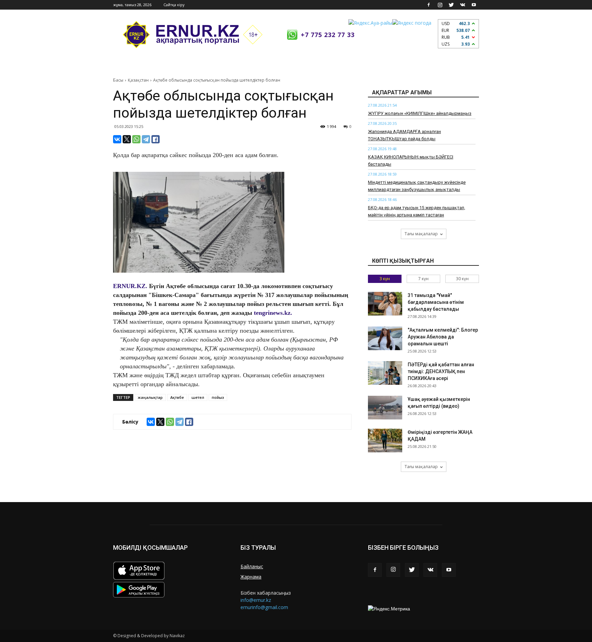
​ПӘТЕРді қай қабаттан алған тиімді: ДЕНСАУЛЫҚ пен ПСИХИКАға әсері (441, 371)
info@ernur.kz (256, 600)
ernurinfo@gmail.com (264, 607)
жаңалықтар (150, 397)
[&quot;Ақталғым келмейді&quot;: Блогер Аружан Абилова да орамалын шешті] (385, 338)
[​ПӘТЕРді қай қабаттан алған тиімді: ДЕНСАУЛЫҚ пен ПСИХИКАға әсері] (385, 373)
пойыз (218, 397)
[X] (127, 139)
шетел (198, 397)
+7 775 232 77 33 (328, 35)
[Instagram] (440, 5)
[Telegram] (146, 139)
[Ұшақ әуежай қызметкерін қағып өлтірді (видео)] (385, 407)
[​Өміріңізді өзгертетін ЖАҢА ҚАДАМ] (385, 440)
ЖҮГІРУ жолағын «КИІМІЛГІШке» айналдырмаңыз (419, 113)
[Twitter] (451, 5)
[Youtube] (474, 5)
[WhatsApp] (136, 139)
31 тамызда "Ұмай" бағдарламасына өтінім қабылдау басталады (436, 302)
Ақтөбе (177, 397)
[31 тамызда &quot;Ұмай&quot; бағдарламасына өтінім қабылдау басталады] (385, 304)
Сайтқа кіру (174, 4)
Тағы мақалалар (421, 234)
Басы (118, 80)
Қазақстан (138, 80)
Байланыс (252, 566)
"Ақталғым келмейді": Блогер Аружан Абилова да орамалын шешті (443, 336)
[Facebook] (428, 5)
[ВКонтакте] (117, 139)
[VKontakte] (462, 5)
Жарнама (251, 576)
